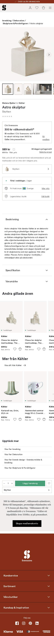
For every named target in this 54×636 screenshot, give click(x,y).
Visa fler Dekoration (13, 454)
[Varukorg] (43, 7)
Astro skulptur (36, 23)
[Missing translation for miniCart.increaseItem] (12, 483)
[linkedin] (37, 623)
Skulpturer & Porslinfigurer (15, 23)
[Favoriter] (37, 7)
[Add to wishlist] (15, 349)
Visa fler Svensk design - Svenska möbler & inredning (23, 461)
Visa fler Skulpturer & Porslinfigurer (19, 468)
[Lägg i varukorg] (20, 349)
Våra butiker (10, 597)
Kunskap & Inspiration (16, 607)
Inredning (6, 20)
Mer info (45, 188)
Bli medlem (46, 138)
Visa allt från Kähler (13, 365)
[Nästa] (49, 54)
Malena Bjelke (8, 103)
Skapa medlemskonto (27, 523)
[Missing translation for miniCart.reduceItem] (4, 483)
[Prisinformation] (14, 149)
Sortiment (9, 586)
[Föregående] (5, 54)
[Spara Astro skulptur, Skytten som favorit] (49, 483)
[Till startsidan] (4, 8)
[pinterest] (30, 623)
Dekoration (18, 20)
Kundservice (10, 575)
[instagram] (23, 623)
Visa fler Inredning (12, 449)
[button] (7, 116)
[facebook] (17, 623)
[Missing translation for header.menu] (50, 7)
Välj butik (45, 196)
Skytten (7, 490)
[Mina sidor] (30, 7)
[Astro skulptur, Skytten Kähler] (27, 54)
